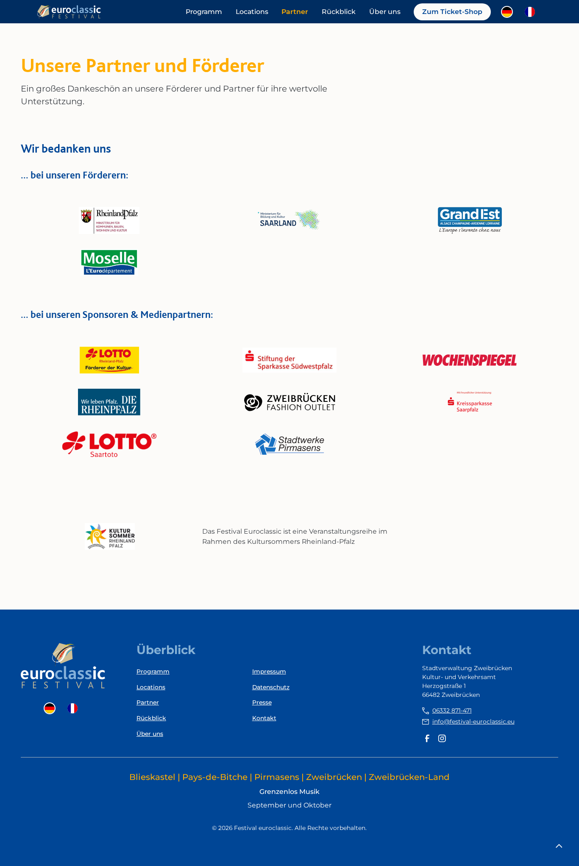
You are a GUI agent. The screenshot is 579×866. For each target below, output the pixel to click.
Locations (252, 12)
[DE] (509, 12)
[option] (532, 12)
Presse (262, 702)
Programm (204, 12)
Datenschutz (271, 687)
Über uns (385, 12)
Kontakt (264, 718)
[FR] (532, 12)
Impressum (269, 671)
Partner (294, 12)
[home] (69, 12)
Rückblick (339, 12)
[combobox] (509, 12)
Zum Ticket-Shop (452, 12)
